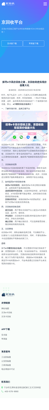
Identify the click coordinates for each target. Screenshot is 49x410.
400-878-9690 (11, 391)
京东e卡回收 (6, 312)
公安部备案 (6, 361)
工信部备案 (6, 357)
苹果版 (4, 339)
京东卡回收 (6, 316)
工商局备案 (6, 365)
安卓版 (4, 334)
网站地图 (5, 308)
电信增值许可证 (8, 369)
